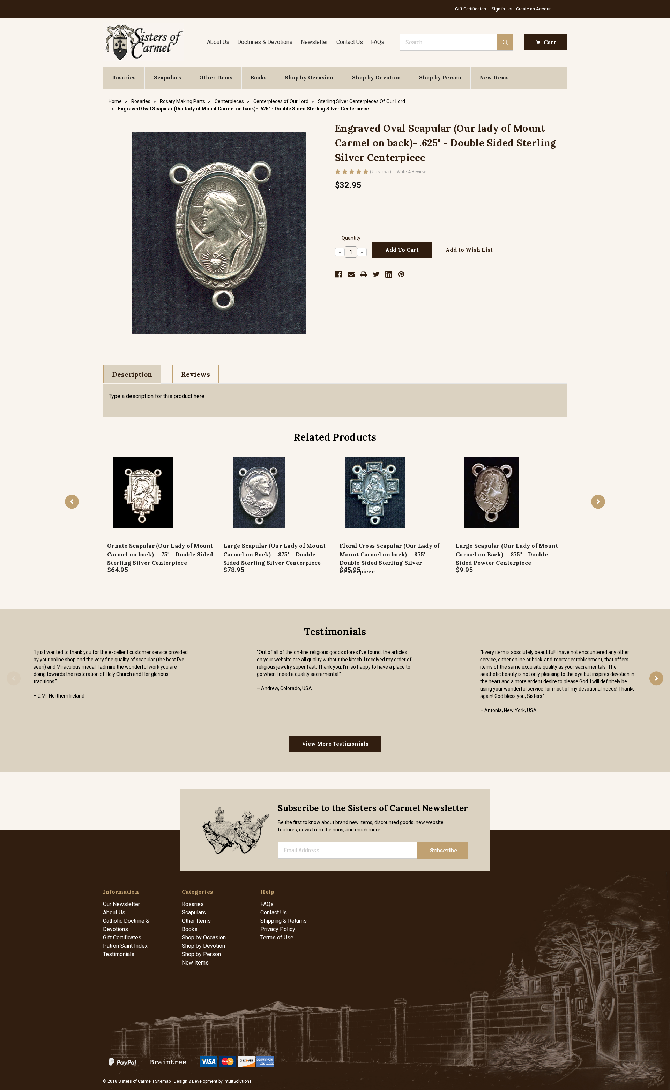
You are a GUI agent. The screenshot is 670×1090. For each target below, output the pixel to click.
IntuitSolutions (238, 1081)
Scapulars (167, 77)
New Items (494, 77)
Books (259, 77)
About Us (218, 42)
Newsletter (314, 42)
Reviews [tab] (195, 374)
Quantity (351, 238)
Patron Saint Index (125, 946)
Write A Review (411, 171)
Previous (72, 501)
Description (132, 374)
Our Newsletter (121, 904)
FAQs (377, 42)
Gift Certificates (470, 9)
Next (598, 501)
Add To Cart (143, 500)
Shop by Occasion (309, 77)
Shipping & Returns (283, 920)
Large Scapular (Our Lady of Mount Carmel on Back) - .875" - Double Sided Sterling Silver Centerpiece (274, 554)
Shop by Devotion (376, 77)
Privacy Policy (277, 929)
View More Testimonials (335, 743)
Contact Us (349, 42)
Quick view (143, 485)
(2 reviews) (380, 171)
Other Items (215, 77)
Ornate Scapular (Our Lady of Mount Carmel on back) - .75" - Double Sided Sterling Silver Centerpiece (160, 554)
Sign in (498, 9)
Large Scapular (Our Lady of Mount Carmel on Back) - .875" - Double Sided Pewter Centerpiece (507, 554)
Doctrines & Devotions (264, 42)
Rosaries (124, 77)
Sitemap (163, 1081)
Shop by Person (440, 77)
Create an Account (534, 9)
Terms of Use (276, 937)
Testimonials (118, 954)
